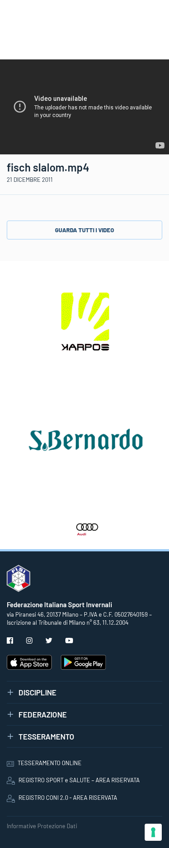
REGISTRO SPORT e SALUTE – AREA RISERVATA (79, 780)
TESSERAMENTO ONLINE (50, 763)
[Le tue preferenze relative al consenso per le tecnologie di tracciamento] (153, 832)
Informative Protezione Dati (42, 826)
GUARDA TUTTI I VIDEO (84, 230)
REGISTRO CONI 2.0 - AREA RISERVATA (67, 797)
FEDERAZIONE (42, 714)
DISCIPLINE (37, 692)
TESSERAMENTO (46, 736)
